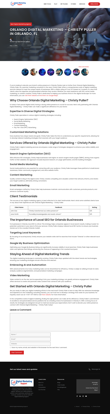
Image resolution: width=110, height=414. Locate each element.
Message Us (96, 369)
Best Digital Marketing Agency (21, 24)
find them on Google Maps (48, 95)
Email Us (95, 384)
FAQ (58, 389)
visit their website (31, 95)
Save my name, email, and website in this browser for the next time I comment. (39, 347)
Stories (73, 4)
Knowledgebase (61, 387)
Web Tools (47, 4)
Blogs (58, 382)
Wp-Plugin (64, 4)
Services (82, 4)
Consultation (42, 387)
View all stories (84, 67)
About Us (40, 382)
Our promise (41, 389)
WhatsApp (95, 382)
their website (46, 295)
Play (55, 4)
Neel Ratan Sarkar (23, 42)
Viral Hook (94, 4)
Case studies (61, 385)
